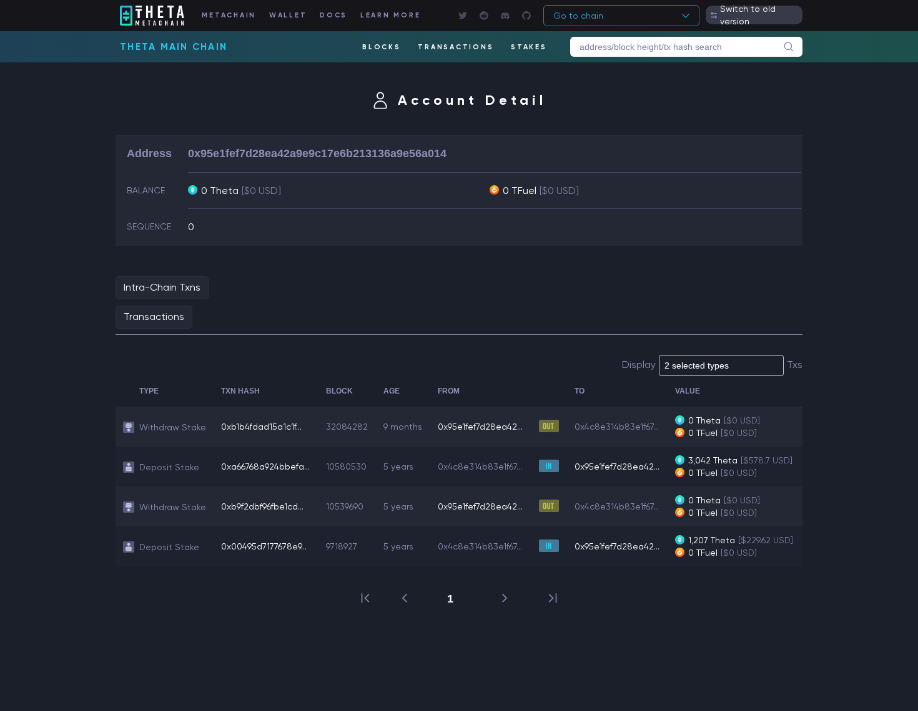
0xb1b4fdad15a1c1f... (261, 427)
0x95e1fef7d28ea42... (480, 427)
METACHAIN (229, 15)
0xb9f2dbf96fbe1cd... (262, 506)
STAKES (529, 47)
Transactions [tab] (154, 316)
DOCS (333, 15)
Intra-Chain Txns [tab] (162, 287)
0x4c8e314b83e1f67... (617, 427)
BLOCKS (381, 47)
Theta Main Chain (173, 46)
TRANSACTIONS (455, 47)
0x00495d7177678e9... (264, 546)
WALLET (288, 15)
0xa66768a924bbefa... (265, 467)
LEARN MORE (390, 15)
